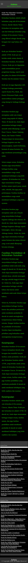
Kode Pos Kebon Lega (8, 540)
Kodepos (14, 4)
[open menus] (2, 4)
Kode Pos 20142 (6, 466)
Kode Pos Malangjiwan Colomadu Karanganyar (12, 488)
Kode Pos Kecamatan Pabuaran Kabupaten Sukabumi (11, 456)
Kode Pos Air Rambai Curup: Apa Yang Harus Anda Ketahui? (13, 509)
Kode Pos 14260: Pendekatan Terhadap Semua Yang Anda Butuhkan (13, 543)
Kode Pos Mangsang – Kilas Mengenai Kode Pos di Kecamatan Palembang (13, 519)
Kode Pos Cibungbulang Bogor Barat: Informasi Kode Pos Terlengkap (13, 479)
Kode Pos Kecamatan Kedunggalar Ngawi (12, 469)
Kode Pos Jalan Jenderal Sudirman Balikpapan (12, 475)
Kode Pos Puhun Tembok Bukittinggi (12, 491)
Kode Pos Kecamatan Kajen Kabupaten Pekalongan (13, 529)
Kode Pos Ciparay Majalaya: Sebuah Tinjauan (12, 494)
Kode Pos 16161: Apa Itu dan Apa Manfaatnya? (11, 450)
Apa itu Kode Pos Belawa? (9, 512)
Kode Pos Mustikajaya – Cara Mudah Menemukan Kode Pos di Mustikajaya (13, 525)
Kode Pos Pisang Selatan (9, 485)
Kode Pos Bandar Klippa (8, 537)
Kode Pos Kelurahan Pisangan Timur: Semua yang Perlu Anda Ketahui (13, 550)
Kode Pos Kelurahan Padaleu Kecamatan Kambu (14, 460)
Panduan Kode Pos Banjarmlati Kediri (13, 535)
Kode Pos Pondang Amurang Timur (12, 472)
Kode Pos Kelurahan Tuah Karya (11, 464)
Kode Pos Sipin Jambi (8, 522)
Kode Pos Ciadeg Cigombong (10, 532)
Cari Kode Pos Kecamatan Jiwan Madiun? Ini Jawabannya (11, 546)
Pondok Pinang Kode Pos (9, 454)
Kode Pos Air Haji (6, 482)
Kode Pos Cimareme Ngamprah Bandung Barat (14, 515)
